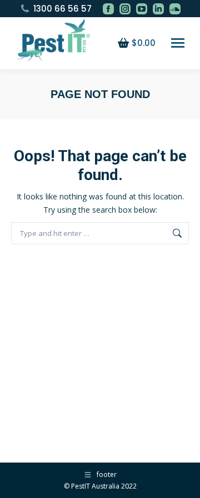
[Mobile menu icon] (178, 43)
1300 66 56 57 (62, 8)
